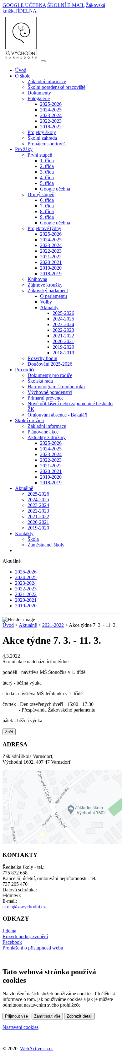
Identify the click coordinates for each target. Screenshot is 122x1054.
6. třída (47, 200)
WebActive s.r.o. (36, 1048)
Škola (33, 539)
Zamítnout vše (47, 1016)
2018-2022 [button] (51, 126)
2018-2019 (51, 273)
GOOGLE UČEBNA (24, 5)
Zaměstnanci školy (46, 544)
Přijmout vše (16, 1016)
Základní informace (47, 81)
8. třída (47, 211)
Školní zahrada (42, 138)
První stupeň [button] (40, 155)
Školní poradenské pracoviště (56, 87)
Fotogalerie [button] (39, 98)
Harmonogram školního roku (56, 386)
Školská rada (40, 381)
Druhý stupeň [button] (41, 194)
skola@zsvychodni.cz (24, 906)
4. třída (47, 177)
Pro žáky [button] (24, 149)
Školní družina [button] (29, 420)
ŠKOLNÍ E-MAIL (65, 5)
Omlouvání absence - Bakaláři (57, 414)
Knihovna (37, 279)
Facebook (12, 942)
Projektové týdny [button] (44, 228)
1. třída (47, 160)
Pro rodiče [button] (25, 369)
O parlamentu (53, 296)
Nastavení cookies (20, 1027)
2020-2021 (51, 262)
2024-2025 (51, 109)
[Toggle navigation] (43, 61)
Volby (46, 301)
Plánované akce (43, 431)
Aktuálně (28, 625)
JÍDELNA (26, 10)
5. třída (47, 183)
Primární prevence (46, 398)
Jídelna (9, 930)
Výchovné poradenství (50, 392)
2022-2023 (51, 121)
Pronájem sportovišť (48, 143)
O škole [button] (22, 75)
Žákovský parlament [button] (48, 290)
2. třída (47, 166)
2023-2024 (51, 115)
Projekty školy (42, 132)
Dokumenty (39, 92)
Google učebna (55, 188)
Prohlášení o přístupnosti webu (33, 947)
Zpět (9, 731)
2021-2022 (51, 256)
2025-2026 (51, 104)
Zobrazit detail (79, 1016)
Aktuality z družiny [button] (47, 437)
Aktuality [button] (49, 307)
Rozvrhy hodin (42, 358)
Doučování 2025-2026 (50, 364)
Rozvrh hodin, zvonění (25, 936)
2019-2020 (51, 268)
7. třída (47, 205)
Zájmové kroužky (45, 285)
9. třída (47, 217)
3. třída (47, 172)
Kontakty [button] (24, 533)
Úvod (20, 70)
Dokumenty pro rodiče (50, 375)
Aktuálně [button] (24, 488)
